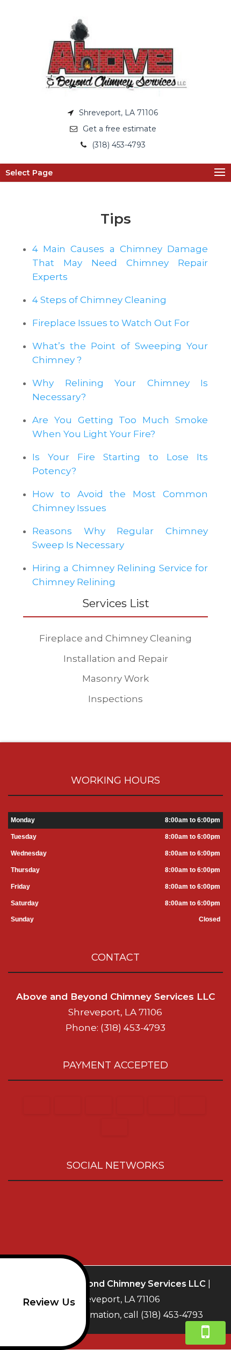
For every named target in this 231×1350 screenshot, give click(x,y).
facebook (93, 1205)
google (113, 1205)
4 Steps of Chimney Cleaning (99, 299)
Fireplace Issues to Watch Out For (111, 323)
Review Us (49, 1302)
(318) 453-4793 (119, 145)
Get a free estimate (119, 129)
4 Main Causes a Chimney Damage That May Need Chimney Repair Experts (120, 263)
